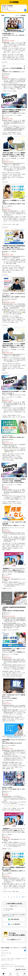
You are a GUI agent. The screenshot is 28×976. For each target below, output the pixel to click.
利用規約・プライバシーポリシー (7, 966)
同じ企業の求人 (5, 181)
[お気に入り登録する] (24, 29)
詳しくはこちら (11, 915)
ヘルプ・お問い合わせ (5, 964)
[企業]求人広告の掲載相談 (19, 966)
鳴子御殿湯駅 (18, 958)
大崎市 (12, 958)
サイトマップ (12, 964)
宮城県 (8, 958)
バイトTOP (3, 958)
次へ (23, 897)
